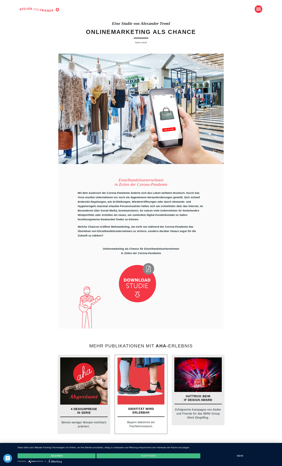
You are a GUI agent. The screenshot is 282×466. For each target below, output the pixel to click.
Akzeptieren (148, 455)
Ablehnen (56, 455)
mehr (240, 455)
